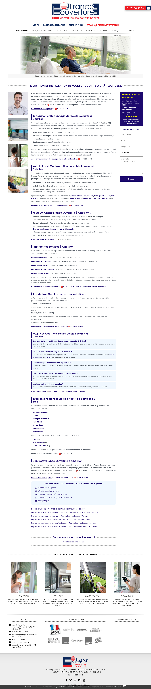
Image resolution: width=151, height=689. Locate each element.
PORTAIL (106, 31)
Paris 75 (73, 198)
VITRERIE (132, 31)
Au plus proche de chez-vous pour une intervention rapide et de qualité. (75, 669)
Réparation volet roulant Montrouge (46, 519)
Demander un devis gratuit (41, 108)
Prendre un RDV (76, 25)
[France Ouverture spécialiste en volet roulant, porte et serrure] (75, 11)
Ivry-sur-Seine (38, 425)
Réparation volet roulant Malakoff (84, 512)
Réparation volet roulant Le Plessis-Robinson (48, 526)
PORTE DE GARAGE (93, 31)
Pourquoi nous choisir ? (54, 25)
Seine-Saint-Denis (39, 445)
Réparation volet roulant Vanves (74, 516)
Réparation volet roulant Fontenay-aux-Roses (49, 512)
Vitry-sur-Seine (38, 428)
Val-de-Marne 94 (84, 198)
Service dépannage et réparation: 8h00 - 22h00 (24, 635)
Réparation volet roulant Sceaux (82, 523)
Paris (34, 439)
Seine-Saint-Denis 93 (100, 198)
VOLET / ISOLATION (38, 31)
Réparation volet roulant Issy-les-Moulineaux (49, 523)
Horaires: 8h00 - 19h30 (20, 632)
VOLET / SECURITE (55, 31)
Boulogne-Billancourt (102, 196)
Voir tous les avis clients (73, 541)
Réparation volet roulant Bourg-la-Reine (85, 526)
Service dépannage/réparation (103, 25)
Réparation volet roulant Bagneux (45, 516)
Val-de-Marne (38, 442)
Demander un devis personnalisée (44, 286)
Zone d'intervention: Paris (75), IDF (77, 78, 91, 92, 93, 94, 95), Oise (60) (25, 627)
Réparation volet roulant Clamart (76, 519)
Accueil (36, 25)
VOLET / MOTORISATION (73, 31)
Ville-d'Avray (38, 431)
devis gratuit (47, 205)
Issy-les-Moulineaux (78, 196)
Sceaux (90, 196)
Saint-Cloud (37, 422)
